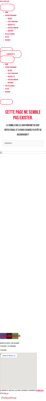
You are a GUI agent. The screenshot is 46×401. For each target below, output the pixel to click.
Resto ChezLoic (4, 1)
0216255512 (10, 350)
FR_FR (6, 394)
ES (15, 398)
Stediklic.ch (39, 390)
